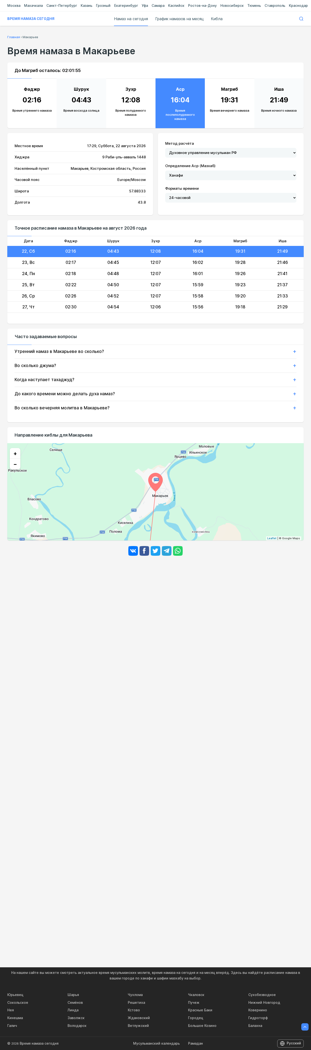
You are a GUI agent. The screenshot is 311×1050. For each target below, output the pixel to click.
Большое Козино (202, 1025)
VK (133, 551)
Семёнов (75, 1002)
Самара (158, 5)
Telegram (167, 551)
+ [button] (15, 453)
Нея (10, 1010)
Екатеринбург (126, 5)
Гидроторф (258, 1018)
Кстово (134, 1010)
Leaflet (271, 538)
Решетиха (136, 1002)
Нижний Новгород (264, 1002)
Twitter (155, 551)
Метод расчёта (179, 143)
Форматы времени (182, 188)
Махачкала (33, 5)
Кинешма (15, 1018)
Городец (195, 1018)
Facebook (144, 551)
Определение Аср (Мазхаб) (190, 165)
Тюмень (254, 5)
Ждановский (139, 1018)
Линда (73, 1010)
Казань (86, 5)
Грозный (103, 5)
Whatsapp (178, 551)
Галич (12, 1025)
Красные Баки (200, 1010)
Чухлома (135, 995)
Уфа (145, 5)
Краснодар (298, 5)
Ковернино (257, 1010)
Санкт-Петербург (61, 5)
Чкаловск (196, 995)
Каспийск (176, 5)
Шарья (73, 995)
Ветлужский (138, 1025)
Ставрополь (275, 5)
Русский (294, 1043)
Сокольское (17, 1002)
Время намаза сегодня (30, 19)
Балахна (255, 1025)
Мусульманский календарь (156, 1043)
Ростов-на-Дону (202, 5)
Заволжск (76, 1018)
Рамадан (195, 1043)
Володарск (77, 1025)
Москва (13, 5)
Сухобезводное (262, 995)
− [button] (15, 464)
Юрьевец (15, 995)
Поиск (301, 18)
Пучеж (193, 1002)
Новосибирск (232, 5)
